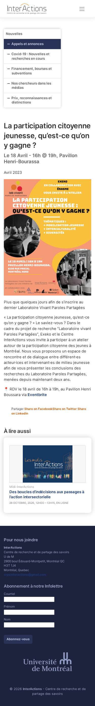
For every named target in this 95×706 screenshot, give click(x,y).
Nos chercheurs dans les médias (31, 85)
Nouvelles (14, 34)
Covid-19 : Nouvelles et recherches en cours (30, 56)
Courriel (9, 594)
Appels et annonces (27, 44)
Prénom (9, 606)
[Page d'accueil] (26, 8)
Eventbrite (37, 394)
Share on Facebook (38, 409)
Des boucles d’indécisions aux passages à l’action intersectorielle (46, 494)
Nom (7, 619)
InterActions (32, 689)
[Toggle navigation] (82, 9)
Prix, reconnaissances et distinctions (31, 100)
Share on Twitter (65, 409)
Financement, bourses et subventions (31, 71)
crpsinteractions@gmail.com (25, 574)
